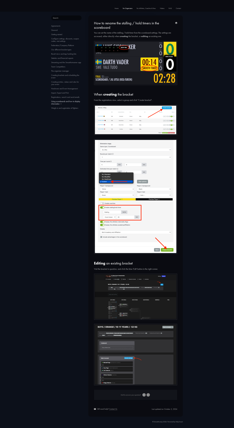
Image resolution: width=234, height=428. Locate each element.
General (54, 30)
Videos (162, 8)
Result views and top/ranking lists (63, 54)
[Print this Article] (176, 23)
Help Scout (179, 422)
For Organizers (127, 8)
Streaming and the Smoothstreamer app (66, 62)
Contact (178, 8)
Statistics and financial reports (62, 58)
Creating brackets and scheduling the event (65, 76)
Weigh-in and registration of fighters (64, 108)
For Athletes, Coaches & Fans (146, 8)
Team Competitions (58, 66)
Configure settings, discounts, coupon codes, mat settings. (65, 39)
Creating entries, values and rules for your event (65, 83)
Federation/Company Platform (62, 45)
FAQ (170, 8)
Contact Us (113, 409)
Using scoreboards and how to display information (65, 102)
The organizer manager (60, 71)
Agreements (55, 26)
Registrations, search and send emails (65, 97)
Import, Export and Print (60, 93)
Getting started (56, 34)
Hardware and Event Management (64, 88)
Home (117, 8)
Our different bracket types (61, 49)
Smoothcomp (158, 422)
